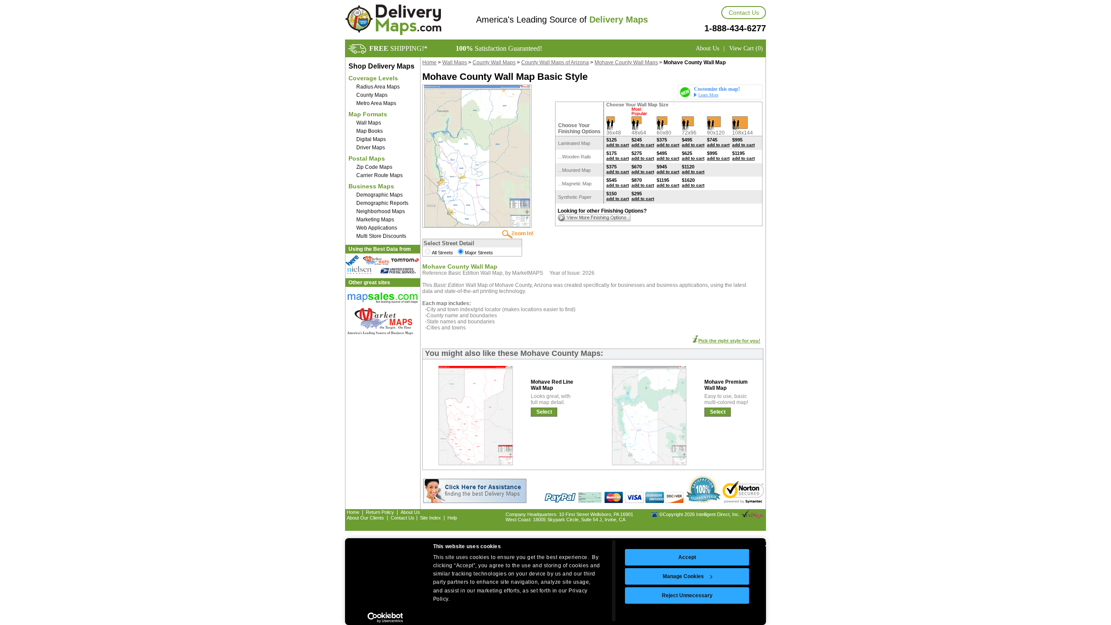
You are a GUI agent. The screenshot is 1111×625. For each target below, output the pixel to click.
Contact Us (744, 12)
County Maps (372, 95)
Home (429, 62)
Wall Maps (368, 123)
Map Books (369, 131)
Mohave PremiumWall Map (726, 385)
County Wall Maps (494, 62)
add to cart (617, 144)
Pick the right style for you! (729, 340)
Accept (687, 557)
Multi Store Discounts (381, 236)
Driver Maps (370, 148)
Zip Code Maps (374, 167)
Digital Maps (371, 139)
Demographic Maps (379, 195)
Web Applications (376, 228)
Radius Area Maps (378, 87)
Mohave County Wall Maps (626, 62)
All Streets (442, 252)
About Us (707, 48)
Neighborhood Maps (380, 211)
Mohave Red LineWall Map (552, 385)
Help (452, 517)
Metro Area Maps (376, 103)
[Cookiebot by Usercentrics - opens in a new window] (385, 617)
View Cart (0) (746, 48)
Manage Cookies (683, 576)
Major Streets (479, 252)
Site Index (430, 517)
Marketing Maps (375, 220)
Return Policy (380, 512)
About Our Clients (365, 517)
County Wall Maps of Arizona (555, 62)
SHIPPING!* (398, 48)
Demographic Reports (382, 203)
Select (544, 412)
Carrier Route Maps (379, 175)
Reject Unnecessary (687, 595)
